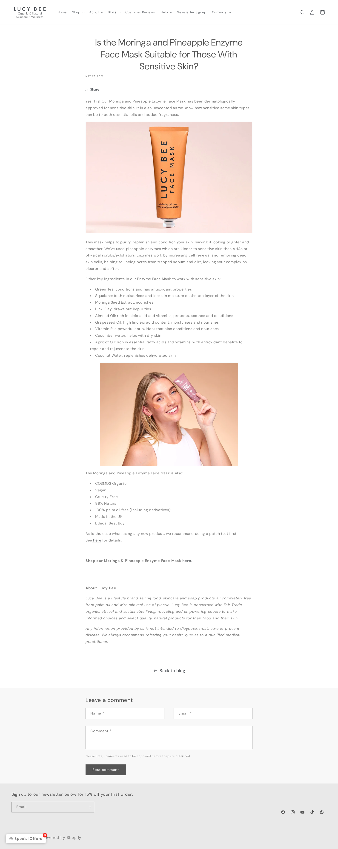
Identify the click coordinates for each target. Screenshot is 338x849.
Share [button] (94, 89)
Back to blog (172, 670)
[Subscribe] (89, 807)
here (96, 540)
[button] (77, 12)
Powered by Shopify (61, 838)
